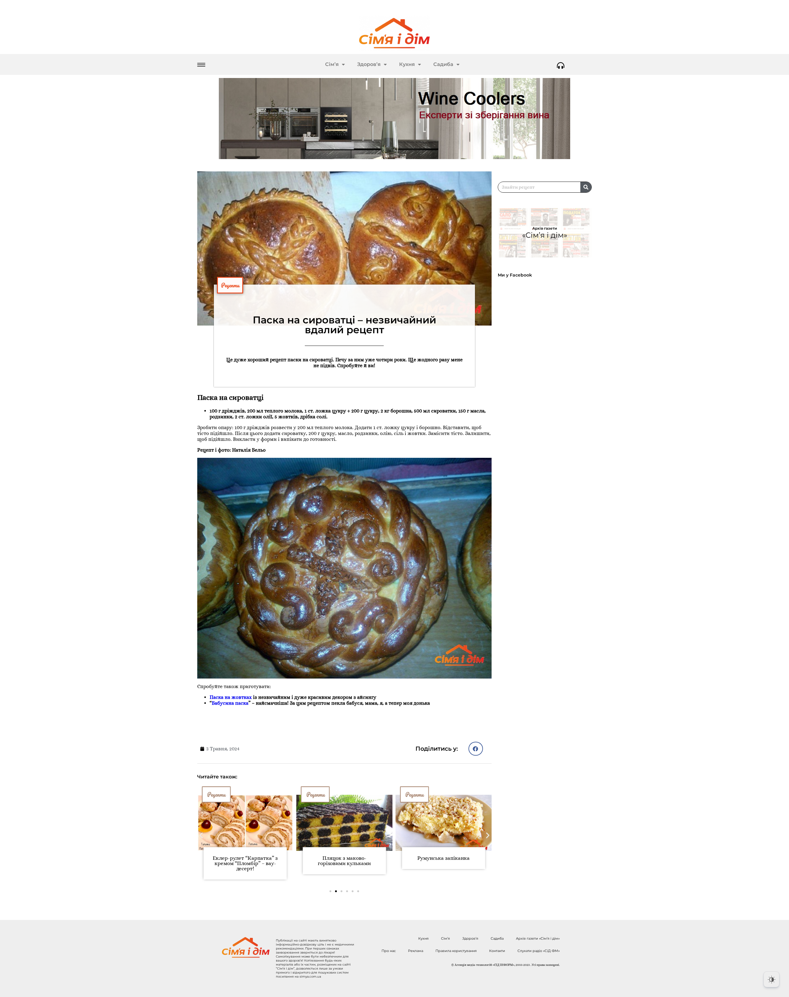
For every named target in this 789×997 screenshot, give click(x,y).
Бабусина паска (230, 703)
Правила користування (456, 951)
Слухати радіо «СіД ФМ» (538, 951)
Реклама (415, 951)
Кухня (407, 64)
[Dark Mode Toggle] (771, 979)
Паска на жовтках (231, 697)
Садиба (443, 64)
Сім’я (332, 64)
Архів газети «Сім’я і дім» (538, 938)
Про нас (389, 951)
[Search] (585, 187)
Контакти (497, 951)
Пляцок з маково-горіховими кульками (344, 860)
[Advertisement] (548, 449)
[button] (475, 749)
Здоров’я (369, 64)
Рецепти (230, 285)
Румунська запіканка (443, 858)
